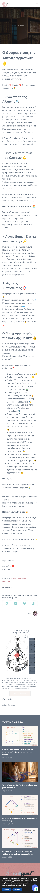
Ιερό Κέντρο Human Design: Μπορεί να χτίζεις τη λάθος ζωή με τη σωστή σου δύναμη (17, 751)
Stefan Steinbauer (18, 578)
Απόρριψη (17, 889)
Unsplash (6, 581)
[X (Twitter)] (15, 603)
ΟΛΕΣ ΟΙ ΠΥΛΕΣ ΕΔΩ (20, 693)
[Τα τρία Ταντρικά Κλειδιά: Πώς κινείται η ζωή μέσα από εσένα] (20, 772)
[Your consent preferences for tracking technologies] (36, 889)
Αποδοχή (6, 889)
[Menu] (37, 4)
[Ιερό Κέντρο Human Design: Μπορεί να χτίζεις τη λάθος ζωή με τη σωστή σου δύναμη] (20, 736)
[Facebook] (6, 603)
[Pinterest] (24, 603)
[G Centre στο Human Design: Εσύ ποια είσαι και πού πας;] (20, 805)
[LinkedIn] (33, 603)
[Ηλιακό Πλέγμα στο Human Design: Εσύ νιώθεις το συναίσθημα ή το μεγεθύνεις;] (20, 838)
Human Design (20, 26)
